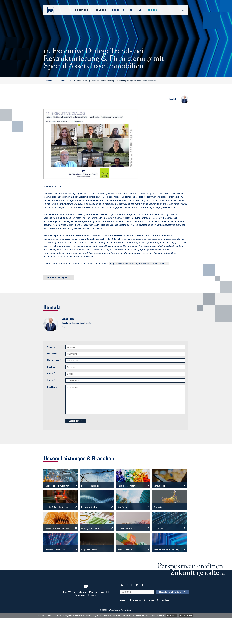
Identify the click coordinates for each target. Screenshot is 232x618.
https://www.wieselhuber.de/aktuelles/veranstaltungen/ (137, 263)
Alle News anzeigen (57, 278)
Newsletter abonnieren (170, 592)
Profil (64, 327)
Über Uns (136, 10)
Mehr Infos (171, 615)
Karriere (152, 10)
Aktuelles (63, 81)
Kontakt (123, 601)
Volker (65, 319)
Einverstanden (186, 615)
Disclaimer (149, 601)
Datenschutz (163, 601)
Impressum (135, 601)
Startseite (48, 81)
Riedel (72, 319)
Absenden (74, 421)
